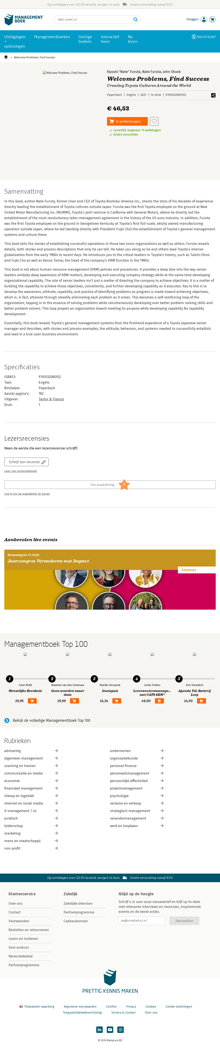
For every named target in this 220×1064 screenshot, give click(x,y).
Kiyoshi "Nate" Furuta (124, 72)
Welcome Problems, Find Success (34, 57)
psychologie (119, 796)
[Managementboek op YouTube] (110, 1029)
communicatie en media (23, 773)
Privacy (131, 1006)
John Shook (172, 72)
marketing (12, 833)
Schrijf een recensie (24, 462)
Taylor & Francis (51, 399)
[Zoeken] (135, 19)
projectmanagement (126, 788)
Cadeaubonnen (76, 921)
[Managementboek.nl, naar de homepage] (23, 24)
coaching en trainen (20, 766)
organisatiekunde (124, 758)
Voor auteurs (19, 947)
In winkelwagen (128, 121)
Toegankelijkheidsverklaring (82, 1012)
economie (12, 781)
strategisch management (130, 811)
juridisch (11, 818)
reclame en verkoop (125, 803)
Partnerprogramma (24, 965)
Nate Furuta (151, 72)
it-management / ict (20, 811)
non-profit (12, 848)
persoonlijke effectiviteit (129, 781)
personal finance (123, 766)
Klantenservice (22, 894)
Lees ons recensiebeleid (20, 471)
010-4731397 (206, 37)
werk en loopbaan (124, 826)
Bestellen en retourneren (29, 930)
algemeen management (23, 758)
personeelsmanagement (129, 773)
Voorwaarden (19, 921)
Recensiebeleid (21, 956)
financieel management (23, 788)
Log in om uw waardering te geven (27, 494)
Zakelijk (70, 894)
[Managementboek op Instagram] (120, 1029)
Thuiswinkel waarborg (39, 1006)
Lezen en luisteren (23, 939)
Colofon (111, 1006)
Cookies (150, 1006)
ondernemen (120, 751)
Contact (15, 912)
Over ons (16, 903)
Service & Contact (123, 1012)
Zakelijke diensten (78, 903)
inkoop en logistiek (19, 796)
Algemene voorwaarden (80, 1006)
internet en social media (23, 803)
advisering (12, 751)
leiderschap (13, 826)
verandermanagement (128, 818)
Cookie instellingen (179, 1006)
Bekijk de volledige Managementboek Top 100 (51, 720)
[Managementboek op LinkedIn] (99, 1029)
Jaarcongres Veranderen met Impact (48, 561)
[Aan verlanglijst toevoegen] (154, 121)
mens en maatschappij (22, 841)
